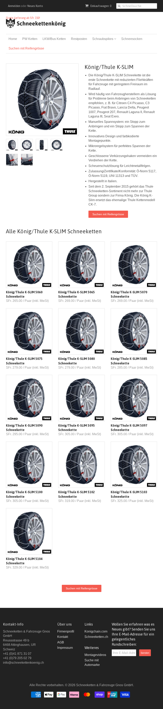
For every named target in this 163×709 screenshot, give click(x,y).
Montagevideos (95, 655)
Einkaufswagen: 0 (100, 6)
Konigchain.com (95, 631)
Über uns (64, 624)
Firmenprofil (65, 631)
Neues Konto (35, 6)
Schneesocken (131, 39)
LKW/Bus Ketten (54, 39)
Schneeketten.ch (96, 636)
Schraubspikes (103, 39)
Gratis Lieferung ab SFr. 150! (23, 17)
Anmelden (14, 6)
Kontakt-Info (13, 624)
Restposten (79, 39)
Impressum (65, 647)
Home (13, 39)
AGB (60, 642)
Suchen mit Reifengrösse (26, 48)
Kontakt (62, 636)
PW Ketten (29, 39)
